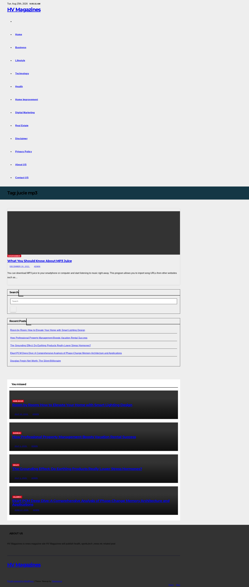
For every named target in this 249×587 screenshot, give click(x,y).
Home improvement (26, 99)
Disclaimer (21, 138)
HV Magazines (24, 10)
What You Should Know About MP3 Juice (39, 261)
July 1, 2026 (21, 446)
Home (18, 34)
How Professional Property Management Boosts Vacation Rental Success (48, 338)
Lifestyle (20, 60)
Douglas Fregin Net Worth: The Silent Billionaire (35, 361)
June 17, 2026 (22, 510)
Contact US (22, 177)
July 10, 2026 (22, 414)
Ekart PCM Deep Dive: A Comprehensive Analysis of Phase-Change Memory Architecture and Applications (66, 353)
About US (21, 164)
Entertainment (14, 256)
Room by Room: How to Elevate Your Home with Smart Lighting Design (47, 330)
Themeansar (57, 581)
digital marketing (25, 112)
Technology (22, 73)
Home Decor (18, 401)
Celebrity (17, 497)
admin (37, 266)
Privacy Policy (23, 151)
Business (20, 47)
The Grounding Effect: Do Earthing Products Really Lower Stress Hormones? (50, 345)
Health (19, 86)
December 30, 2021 (20, 266)
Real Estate (22, 125)
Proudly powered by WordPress (20, 581)
